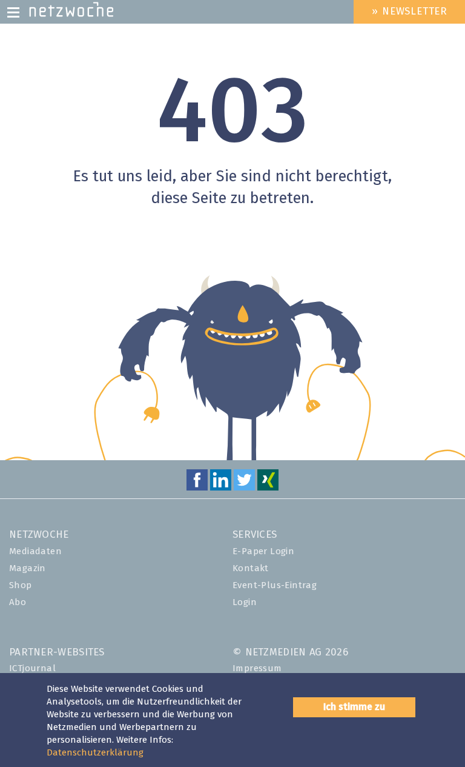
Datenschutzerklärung (95, 752)
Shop (20, 585)
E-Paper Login (263, 551)
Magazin (27, 568)
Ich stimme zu (354, 707)
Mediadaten (35, 551)
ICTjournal (32, 668)
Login (244, 602)
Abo (17, 602)
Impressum (257, 668)
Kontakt (250, 568)
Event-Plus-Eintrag (274, 585)
